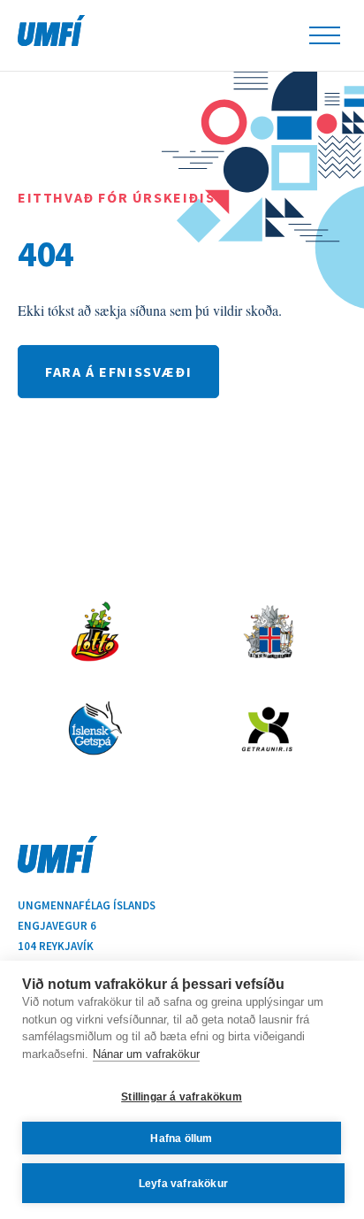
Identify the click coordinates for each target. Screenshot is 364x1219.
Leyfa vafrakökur (183, 1183)
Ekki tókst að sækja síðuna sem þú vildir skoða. (150, 310)
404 (45, 253)
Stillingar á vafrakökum (181, 1097)
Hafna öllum (181, 1138)
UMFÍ (51, 30)
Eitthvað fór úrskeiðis (116, 197)
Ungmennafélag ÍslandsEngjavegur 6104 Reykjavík (86, 926)
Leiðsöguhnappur (324, 35)
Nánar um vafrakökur (146, 1054)
